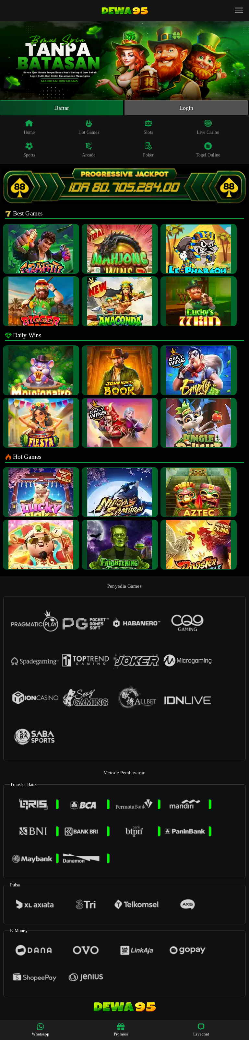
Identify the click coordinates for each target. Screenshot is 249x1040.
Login (186, 108)
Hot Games (88, 132)
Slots (148, 132)
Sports (29, 155)
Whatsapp (41, 1034)
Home (29, 132)
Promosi (121, 1034)
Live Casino (208, 132)
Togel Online (208, 155)
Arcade (88, 155)
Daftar (61, 108)
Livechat (201, 1034)
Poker (148, 155)
